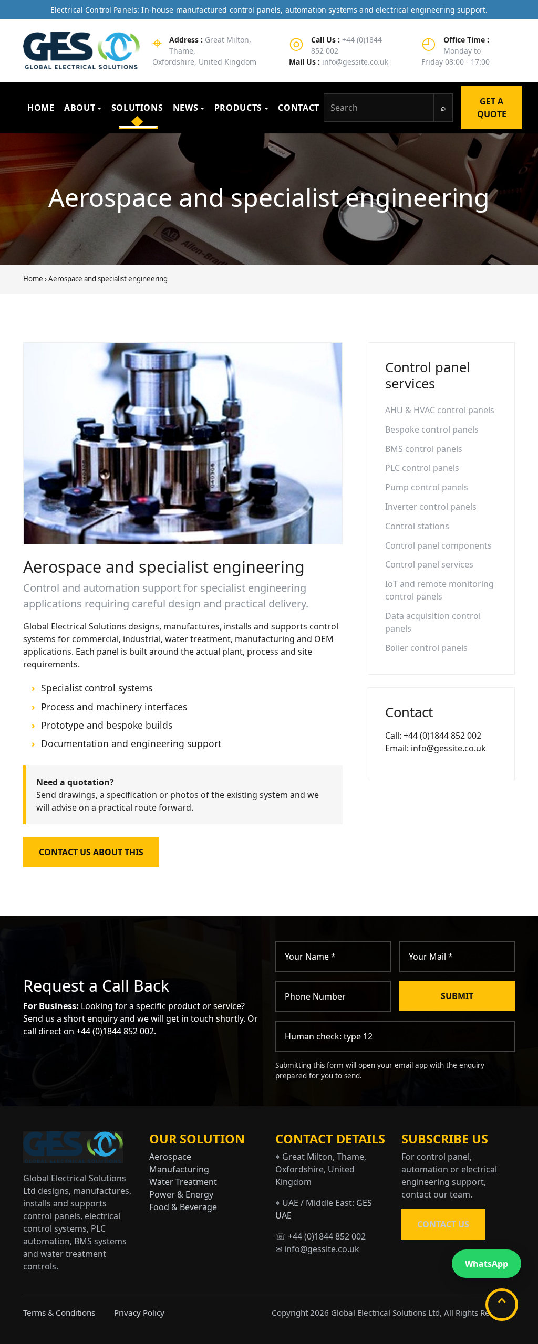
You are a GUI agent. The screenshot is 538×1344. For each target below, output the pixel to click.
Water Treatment (183, 1182)
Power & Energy (181, 1194)
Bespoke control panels (432, 429)
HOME (41, 107)
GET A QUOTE (491, 108)
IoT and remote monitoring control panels (439, 590)
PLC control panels (422, 468)
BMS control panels (423, 449)
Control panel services (429, 564)
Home (33, 279)
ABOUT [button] (79, 107)
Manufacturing (179, 1169)
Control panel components (438, 545)
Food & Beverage (183, 1207)
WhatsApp (486, 1263)
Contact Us (443, 1224)
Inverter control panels (431, 506)
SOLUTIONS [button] (137, 107)
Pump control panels (426, 487)
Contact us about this (91, 852)
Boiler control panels (426, 648)
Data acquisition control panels (433, 622)
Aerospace (170, 1156)
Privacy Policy (139, 1312)
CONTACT (298, 107)
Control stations (417, 526)
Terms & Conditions (59, 1312)
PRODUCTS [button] (238, 107)
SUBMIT (457, 996)
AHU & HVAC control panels (439, 410)
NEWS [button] (186, 107)
